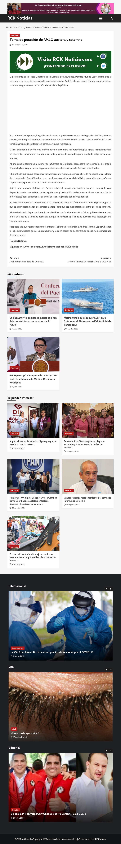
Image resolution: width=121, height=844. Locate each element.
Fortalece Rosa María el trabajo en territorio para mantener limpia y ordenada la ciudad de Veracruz (33, 557)
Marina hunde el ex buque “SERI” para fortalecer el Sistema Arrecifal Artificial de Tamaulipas (87, 321)
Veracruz (14, 434)
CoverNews (84, 839)
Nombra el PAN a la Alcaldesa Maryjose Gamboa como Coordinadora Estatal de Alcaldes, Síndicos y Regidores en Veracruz (33, 500)
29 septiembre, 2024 (42, 818)
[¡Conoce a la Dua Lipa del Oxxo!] (67, 706)
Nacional (14, 35)
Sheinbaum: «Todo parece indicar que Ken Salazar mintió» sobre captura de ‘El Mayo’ (33, 321)
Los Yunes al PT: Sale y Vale (47, 813)
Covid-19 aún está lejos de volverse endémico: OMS (44, 652)
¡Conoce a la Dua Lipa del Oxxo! (36, 733)
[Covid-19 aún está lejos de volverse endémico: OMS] (63, 626)
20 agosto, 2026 (72, 505)
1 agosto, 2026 (72, 329)
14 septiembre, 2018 (20, 45)
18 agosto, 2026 (72, 451)
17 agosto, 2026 (18, 448)
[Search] (112, 18)
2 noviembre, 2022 (26, 737)
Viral (20, 729)
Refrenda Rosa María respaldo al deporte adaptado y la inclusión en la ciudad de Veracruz (84, 444)
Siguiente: (89, 260)
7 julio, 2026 (17, 329)
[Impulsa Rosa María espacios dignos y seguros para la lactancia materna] (33, 420)
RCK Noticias (19, 18)
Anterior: (27, 260)
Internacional (20, 648)
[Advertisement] (60, 109)
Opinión (36, 810)
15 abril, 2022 (21, 656)
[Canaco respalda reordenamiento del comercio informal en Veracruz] (88, 476)
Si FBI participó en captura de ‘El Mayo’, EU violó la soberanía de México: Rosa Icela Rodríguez (33, 379)
